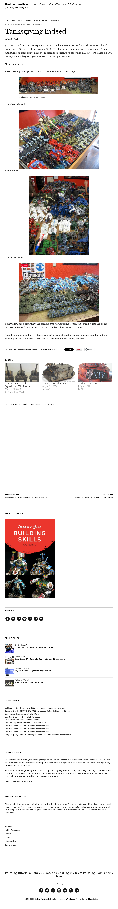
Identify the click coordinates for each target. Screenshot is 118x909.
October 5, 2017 (20, 657)
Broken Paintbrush (18, 4)
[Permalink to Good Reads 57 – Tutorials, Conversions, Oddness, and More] (9, 660)
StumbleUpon (65, 892)
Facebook (41, 892)
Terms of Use (10, 845)
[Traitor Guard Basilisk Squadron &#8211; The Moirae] (22, 372)
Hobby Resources (12, 830)
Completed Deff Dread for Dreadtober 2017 (34, 647)
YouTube (77, 892)
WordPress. (70, 899)
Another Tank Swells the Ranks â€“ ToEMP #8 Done (93, 496)
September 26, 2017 (22, 680)
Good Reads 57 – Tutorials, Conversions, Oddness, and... (40, 659)
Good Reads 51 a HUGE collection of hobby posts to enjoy (40, 708)
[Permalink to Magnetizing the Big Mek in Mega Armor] (9, 671)
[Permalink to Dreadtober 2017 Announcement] (9, 683)
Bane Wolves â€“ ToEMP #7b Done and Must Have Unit (26, 496)
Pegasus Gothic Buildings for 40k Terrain (56, 711)
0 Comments (37, 25)
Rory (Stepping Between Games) (19, 735)
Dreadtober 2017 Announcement (29, 682)
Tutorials (8, 826)
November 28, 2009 (22, 25)
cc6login (9, 708)
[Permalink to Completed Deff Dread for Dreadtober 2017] (9, 648)
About (7, 837)
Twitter (47, 892)
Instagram (71, 892)
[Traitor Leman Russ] (95, 372)
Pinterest (59, 892)
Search (8, 834)
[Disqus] (59, 455)
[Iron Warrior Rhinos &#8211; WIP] (58, 372)
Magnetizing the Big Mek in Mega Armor (33, 671)
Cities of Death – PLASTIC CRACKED (20, 711)
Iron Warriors (13, 21)
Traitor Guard (31, 21)
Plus (53, 892)
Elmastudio (92, 899)
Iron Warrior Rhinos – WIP (56, 383)
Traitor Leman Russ (88, 383)
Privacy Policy (10, 841)
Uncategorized (50, 21)
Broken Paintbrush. (42, 899)
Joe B (16, 39)
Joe (6, 723)
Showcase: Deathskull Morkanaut (29, 714)
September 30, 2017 (22, 668)
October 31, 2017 (21, 645)
